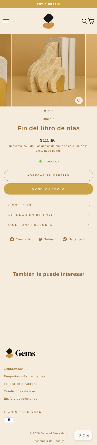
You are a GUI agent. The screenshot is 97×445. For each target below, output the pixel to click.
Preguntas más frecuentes (24, 376)
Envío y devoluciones (20, 398)
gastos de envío (52, 146)
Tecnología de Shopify (48, 441)
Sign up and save (23, 411)
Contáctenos (14, 369)
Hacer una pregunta (30, 224)
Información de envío (31, 214)
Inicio (47, 119)
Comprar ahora (48, 188)
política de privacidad (21, 383)
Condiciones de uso (19, 391)
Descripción (21, 205)
